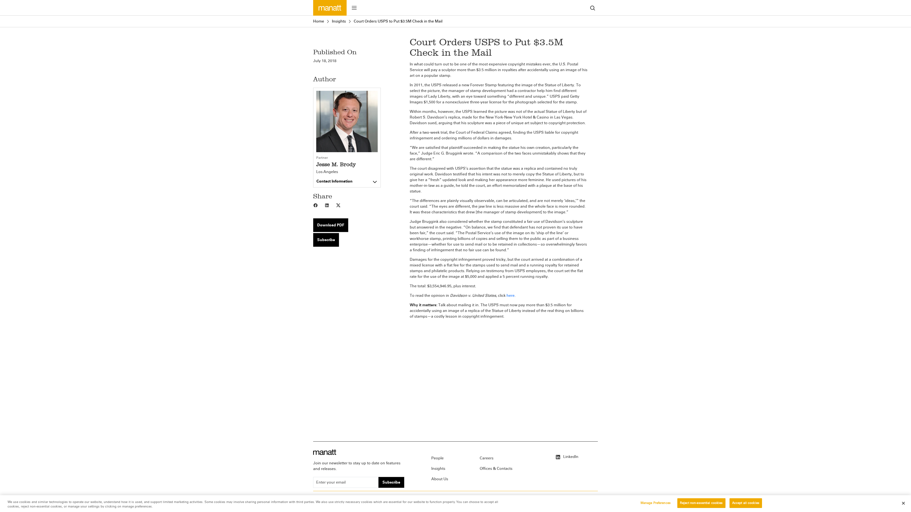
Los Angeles (327, 172)
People (437, 458)
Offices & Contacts (496, 468)
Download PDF (330, 225)
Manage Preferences (656, 503)
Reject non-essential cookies (701, 503)
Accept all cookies (745, 503)
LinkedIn (570, 456)
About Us (439, 479)
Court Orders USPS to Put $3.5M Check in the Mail (398, 21)
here (511, 295)
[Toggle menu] (354, 8)
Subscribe (326, 240)
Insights (339, 21)
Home (318, 21)
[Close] (903, 503)
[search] (592, 7)
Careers (486, 458)
